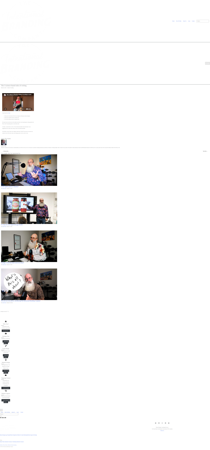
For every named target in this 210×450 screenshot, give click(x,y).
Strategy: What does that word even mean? (12, 262)
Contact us (162, 430)
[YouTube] (0, 417)
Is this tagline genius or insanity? (10, 186)
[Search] (1, 416)
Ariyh (9, 112)
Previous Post (5, 151)
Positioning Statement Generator (18, 441)
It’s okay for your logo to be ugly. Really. (12, 224)
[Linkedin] (2, 417)
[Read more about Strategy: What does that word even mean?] (29, 246)
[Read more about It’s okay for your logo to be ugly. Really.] (29, 208)
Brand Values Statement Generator (6, 441)
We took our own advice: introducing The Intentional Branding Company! (21, 301)
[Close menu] (1, 410)
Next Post (205, 151)
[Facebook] (5, 417)
